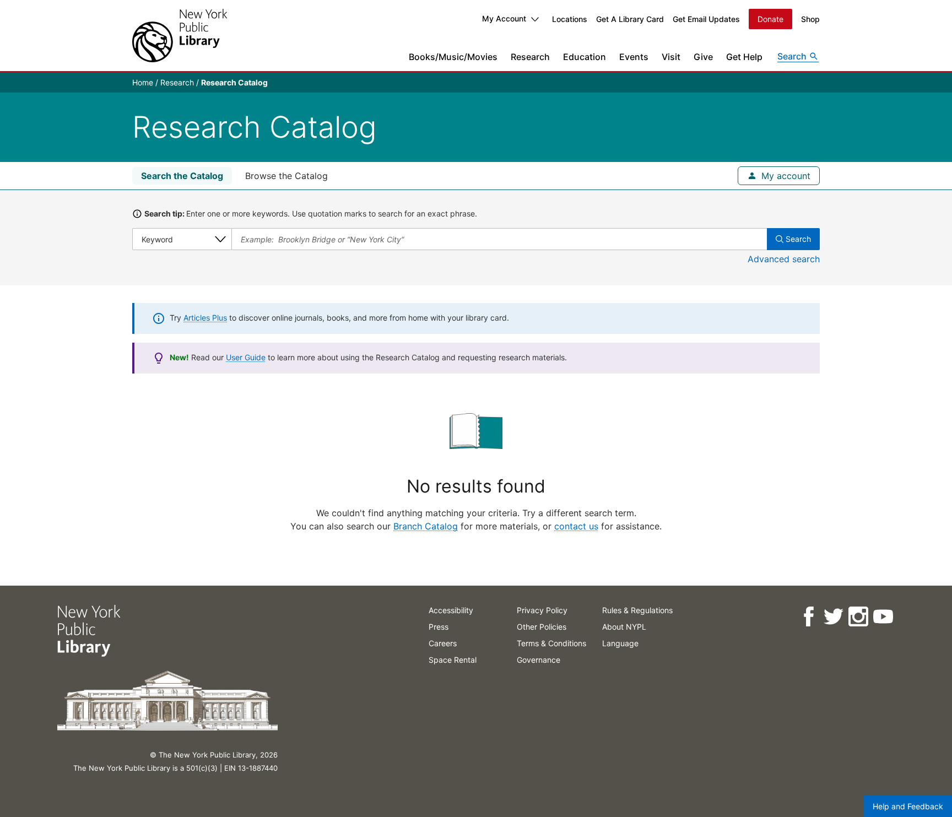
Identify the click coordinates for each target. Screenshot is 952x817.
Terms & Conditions (551, 643)
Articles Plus (205, 317)
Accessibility (451, 610)
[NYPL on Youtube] (883, 616)
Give (703, 56)
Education (584, 56)
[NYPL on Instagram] (858, 616)
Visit (671, 56)
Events (633, 56)
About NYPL (624, 626)
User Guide (246, 357)
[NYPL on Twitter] (833, 616)
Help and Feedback (908, 806)
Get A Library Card (630, 19)
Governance (538, 659)
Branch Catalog (425, 526)
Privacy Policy (542, 610)
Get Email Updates (706, 19)
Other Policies (541, 626)
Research (530, 56)
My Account (504, 18)
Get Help (744, 56)
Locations (569, 19)
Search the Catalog (182, 175)
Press (438, 626)
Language (620, 643)
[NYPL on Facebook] (808, 616)
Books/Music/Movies (453, 56)
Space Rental (453, 659)
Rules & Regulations (637, 610)
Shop (810, 19)
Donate (770, 19)
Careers (443, 643)
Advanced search (784, 259)
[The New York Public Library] (179, 35)
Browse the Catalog (286, 175)
